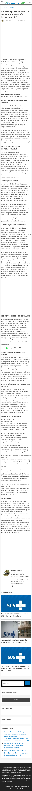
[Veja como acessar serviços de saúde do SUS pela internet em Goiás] (16, 603)
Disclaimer (6, 786)
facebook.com (3, 712)
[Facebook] (12, 586)
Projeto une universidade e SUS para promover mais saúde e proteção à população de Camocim (15, 746)
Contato (14, 786)
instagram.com (11, 712)
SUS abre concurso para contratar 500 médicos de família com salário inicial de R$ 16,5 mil (15, 668)
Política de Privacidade (16, 788)
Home (5, 7)
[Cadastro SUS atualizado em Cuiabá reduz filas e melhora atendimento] (16, 629)
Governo (11, 7)
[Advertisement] (16, 41)
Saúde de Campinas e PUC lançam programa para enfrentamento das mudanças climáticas (15, 734)
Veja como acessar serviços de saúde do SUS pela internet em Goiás (15, 615)
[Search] (27, 683)
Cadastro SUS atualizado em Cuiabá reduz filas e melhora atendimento (14, 641)
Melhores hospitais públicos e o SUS (15, 750)
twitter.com (7, 712)
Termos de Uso (23, 786)
